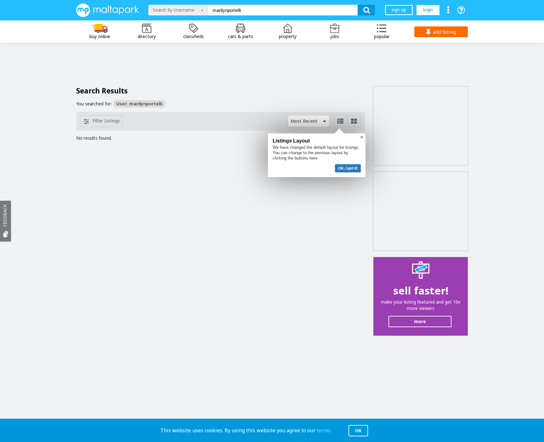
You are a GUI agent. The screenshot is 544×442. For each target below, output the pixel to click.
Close (362, 137)
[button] (309, 121)
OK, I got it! (348, 168)
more (420, 321)
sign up (399, 10)
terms (324, 430)
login (428, 10)
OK (358, 431)
